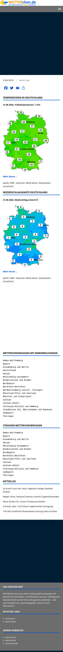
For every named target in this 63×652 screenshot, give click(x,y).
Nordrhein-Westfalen (14, 386)
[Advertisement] (31, 43)
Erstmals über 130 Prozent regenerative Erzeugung (28, 506)
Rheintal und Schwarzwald (17, 396)
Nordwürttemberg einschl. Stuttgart (23, 390)
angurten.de (10, 637)
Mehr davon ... (10, 176)
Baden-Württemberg (13, 360)
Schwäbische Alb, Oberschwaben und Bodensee (27, 409)
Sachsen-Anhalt (11, 403)
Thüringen (8, 416)
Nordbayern (9, 383)
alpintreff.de (10, 640)
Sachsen (7, 400)
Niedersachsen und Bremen (17, 380)
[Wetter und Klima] (31, 4)
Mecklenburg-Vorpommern (16, 377)
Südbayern (8, 413)
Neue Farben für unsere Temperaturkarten (24, 501)
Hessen (6, 373)
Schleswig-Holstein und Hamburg (20, 406)
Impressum (10, 618)
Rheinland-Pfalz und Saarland (19, 393)
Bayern (6, 364)
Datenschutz (10, 621)
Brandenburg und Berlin (16, 367)
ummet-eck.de (11, 643)
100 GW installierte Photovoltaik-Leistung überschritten (30, 511)
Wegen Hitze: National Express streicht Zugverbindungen (31, 496)
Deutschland (9, 370)
